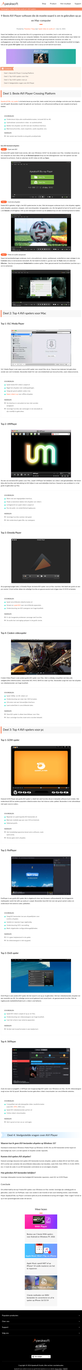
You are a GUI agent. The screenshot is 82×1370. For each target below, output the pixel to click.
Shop (44, 4)
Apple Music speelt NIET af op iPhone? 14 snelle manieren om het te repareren (41, 1266)
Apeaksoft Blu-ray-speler (9, 101)
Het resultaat (65, 4)
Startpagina (5, 9)
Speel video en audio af (18, 9)
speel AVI (17, 605)
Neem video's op (12, 394)
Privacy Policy (58, 1369)
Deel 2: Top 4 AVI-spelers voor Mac (16, 76)
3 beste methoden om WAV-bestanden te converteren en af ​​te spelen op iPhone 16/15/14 (40, 1297)
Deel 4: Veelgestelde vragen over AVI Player (19, 83)
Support (78, 4)
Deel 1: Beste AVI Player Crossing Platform (19, 73)
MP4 (15, 1107)
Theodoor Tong (29, 29)
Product (53, 4)
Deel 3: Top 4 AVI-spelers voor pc (15, 80)
